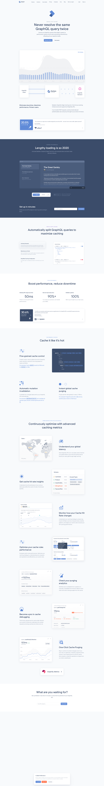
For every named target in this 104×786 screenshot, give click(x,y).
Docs (61, 1)
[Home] (22, 2)
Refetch (37, 194)
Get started (57, 40)
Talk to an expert (71, 1)
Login (79, 1)
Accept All (38, 781)
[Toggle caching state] (47, 195)
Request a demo (48, 40)
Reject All (44, 781)
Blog (65, 1)
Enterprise (56, 1)
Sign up (83, 1)
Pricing (50, 1)
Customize (50, 781)
